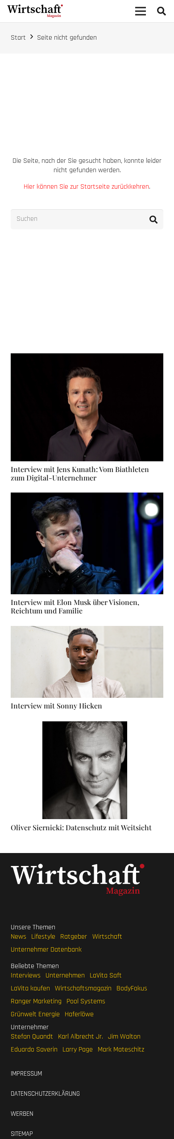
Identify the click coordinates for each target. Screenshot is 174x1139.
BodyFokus (131, 988)
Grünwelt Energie (35, 1014)
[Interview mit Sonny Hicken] (87, 630)
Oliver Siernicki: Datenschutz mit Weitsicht (81, 827)
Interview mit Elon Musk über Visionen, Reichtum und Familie (75, 606)
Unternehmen (65, 975)
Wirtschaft (107, 936)
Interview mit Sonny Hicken (56, 705)
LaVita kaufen (30, 988)
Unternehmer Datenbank (46, 949)
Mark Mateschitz (121, 1049)
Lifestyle (43, 936)
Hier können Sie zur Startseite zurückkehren (86, 186)
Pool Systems (85, 1001)
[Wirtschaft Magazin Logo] (35, 11)
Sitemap (22, 1134)
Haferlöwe (79, 1014)
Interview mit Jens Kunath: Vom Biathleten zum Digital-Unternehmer (80, 473)
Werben (22, 1114)
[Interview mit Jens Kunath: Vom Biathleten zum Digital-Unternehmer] (87, 358)
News (18, 936)
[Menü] (140, 11)
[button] (161, 11)
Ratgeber (73, 936)
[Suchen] (153, 219)
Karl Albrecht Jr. (80, 1036)
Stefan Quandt (32, 1036)
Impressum (26, 1073)
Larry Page (77, 1049)
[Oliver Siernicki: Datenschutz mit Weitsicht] (87, 725)
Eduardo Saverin (34, 1049)
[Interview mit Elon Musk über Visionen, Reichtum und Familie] (87, 497)
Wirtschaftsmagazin (83, 988)
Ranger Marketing (36, 1001)
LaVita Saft (106, 975)
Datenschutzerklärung (45, 1093)
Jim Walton (124, 1036)
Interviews (26, 975)
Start (18, 37)
